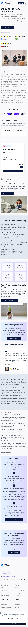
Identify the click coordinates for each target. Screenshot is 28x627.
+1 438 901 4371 (6, 571)
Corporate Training (19, 590)
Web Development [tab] (20, 133)
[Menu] (26, 3)
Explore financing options (8, 300)
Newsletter (3, 609)
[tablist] (14, 132)
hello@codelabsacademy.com (9, 576)
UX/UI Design (4, 593)
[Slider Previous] (2, 140)
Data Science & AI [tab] (20, 130)
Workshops (4, 604)
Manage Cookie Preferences (13, 618)
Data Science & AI (9, 149)
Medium (17, 607)
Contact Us (18, 595)
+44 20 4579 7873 (7, 570)
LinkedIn (17, 602)
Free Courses (4, 602)
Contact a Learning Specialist (15, 519)
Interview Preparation (6, 607)
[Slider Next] (5, 140)
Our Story (17, 587)
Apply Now (21, 3)
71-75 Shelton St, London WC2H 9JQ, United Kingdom (14, 579)
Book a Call (5, 31)
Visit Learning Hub (13, 338)
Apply (13, 170)
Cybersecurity (4, 587)
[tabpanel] (14, 146)
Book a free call (13, 552)
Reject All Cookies (13, 621)
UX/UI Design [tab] (7, 133)
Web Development (5, 595)
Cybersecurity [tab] (7, 130)
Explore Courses (6, 27)
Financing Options (19, 593)
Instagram (17, 604)
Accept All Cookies (13, 623)
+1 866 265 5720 (6, 573)
